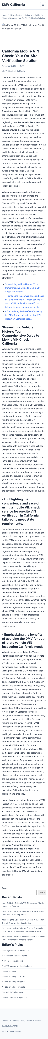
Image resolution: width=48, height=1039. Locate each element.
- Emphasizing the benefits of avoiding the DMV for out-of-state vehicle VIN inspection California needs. (23, 315)
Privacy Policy (19, 1021)
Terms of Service (34, 1021)
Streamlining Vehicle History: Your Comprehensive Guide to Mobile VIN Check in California (22, 288)
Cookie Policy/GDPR (10, 1026)
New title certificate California (14, 956)
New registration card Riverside (15, 950)
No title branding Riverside (13, 987)
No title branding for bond (13, 982)
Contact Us (6, 1021)
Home (4, 15)
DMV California (13, 4)
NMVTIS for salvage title (12, 961)
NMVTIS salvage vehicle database (16, 966)
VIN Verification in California (21, 15)
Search (5, 888)
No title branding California (13, 976)
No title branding (9, 971)
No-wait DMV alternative (12, 992)
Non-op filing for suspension (14, 997)
